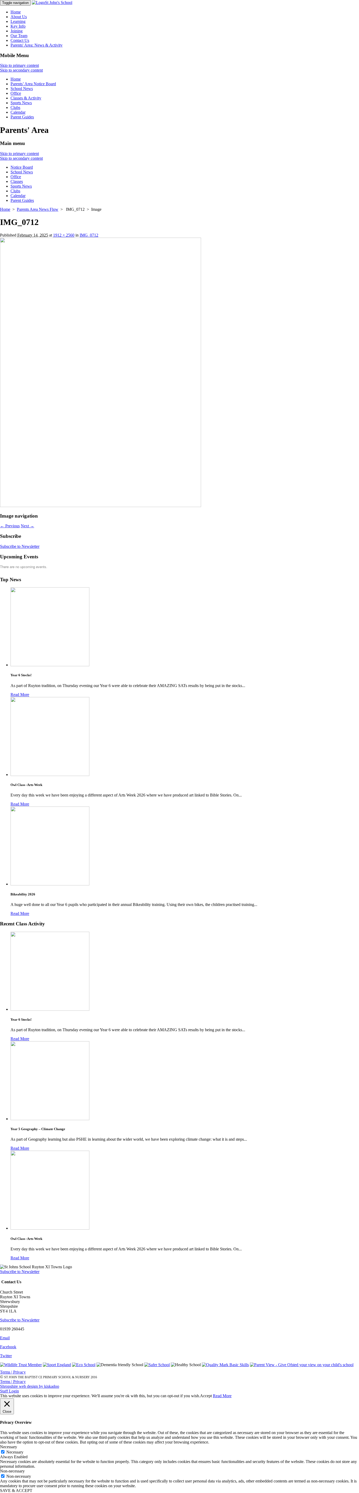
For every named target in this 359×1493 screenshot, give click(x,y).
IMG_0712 (89, 235)
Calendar (18, 112)
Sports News (21, 103)
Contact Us (20, 40)
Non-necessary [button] (12, 1471)
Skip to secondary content (21, 70)
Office (16, 93)
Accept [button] (206, 1396)
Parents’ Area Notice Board (33, 84)
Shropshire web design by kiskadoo (29, 1386)
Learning (18, 21)
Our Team (19, 35)
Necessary (14, 1452)
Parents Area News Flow (37, 209)
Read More (20, 694)
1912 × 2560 (63, 235)
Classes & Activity (26, 98)
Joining (17, 31)
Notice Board (22, 167)
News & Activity (37, 45)
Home (16, 12)
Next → (27, 526)
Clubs (15, 107)
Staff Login (9, 1391)
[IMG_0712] (100, 505)
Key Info (18, 26)
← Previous (10, 526)
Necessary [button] (8, 1447)
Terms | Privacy (13, 1372)
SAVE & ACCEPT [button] (16, 1490)
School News (22, 88)
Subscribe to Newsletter (19, 546)
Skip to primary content (19, 65)
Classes (17, 181)
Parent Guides (22, 117)
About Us (19, 16)
